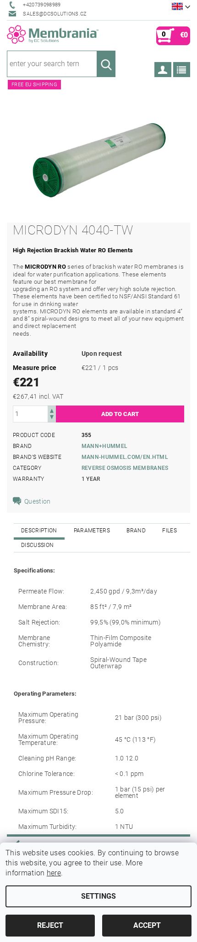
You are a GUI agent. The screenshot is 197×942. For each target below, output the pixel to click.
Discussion (37, 545)
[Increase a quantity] (52, 410)
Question (37, 501)
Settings (98, 896)
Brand (136, 530)
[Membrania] (52, 35)
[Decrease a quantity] (52, 418)
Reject (50, 925)
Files (169, 530)
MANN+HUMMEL (105, 446)
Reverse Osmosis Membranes (125, 468)
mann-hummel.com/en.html (125, 457)
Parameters (92, 530)
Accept (147, 925)
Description (39, 530)
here (54, 873)
